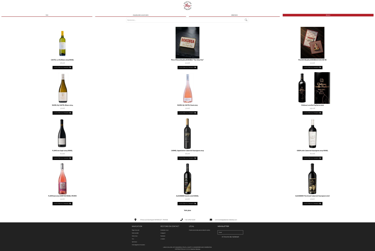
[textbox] (187, 20)
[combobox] (187, 20)
